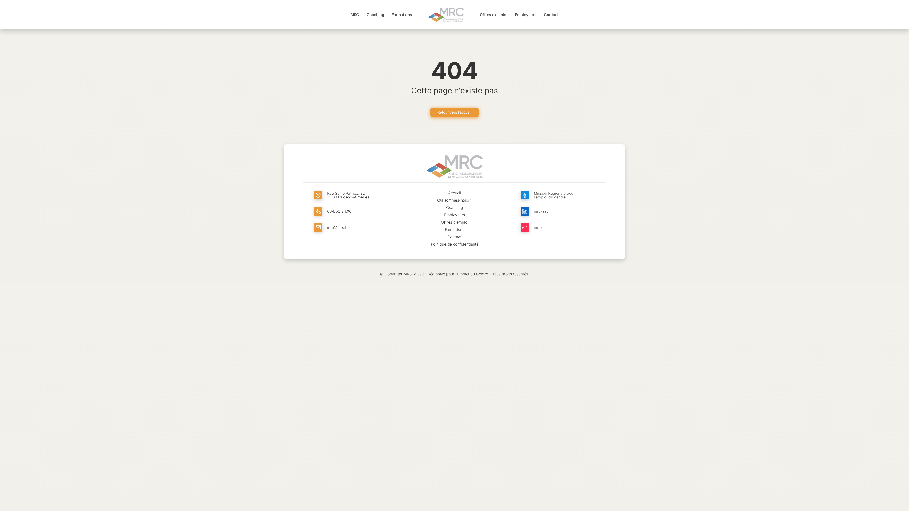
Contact (454, 236)
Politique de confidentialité (454, 244)
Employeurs (454, 214)
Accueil (454, 192)
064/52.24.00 (339, 211)
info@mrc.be (338, 227)
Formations (454, 229)
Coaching (454, 207)
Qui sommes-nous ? (454, 200)
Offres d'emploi (454, 222)
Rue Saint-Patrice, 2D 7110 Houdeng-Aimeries (348, 195)
